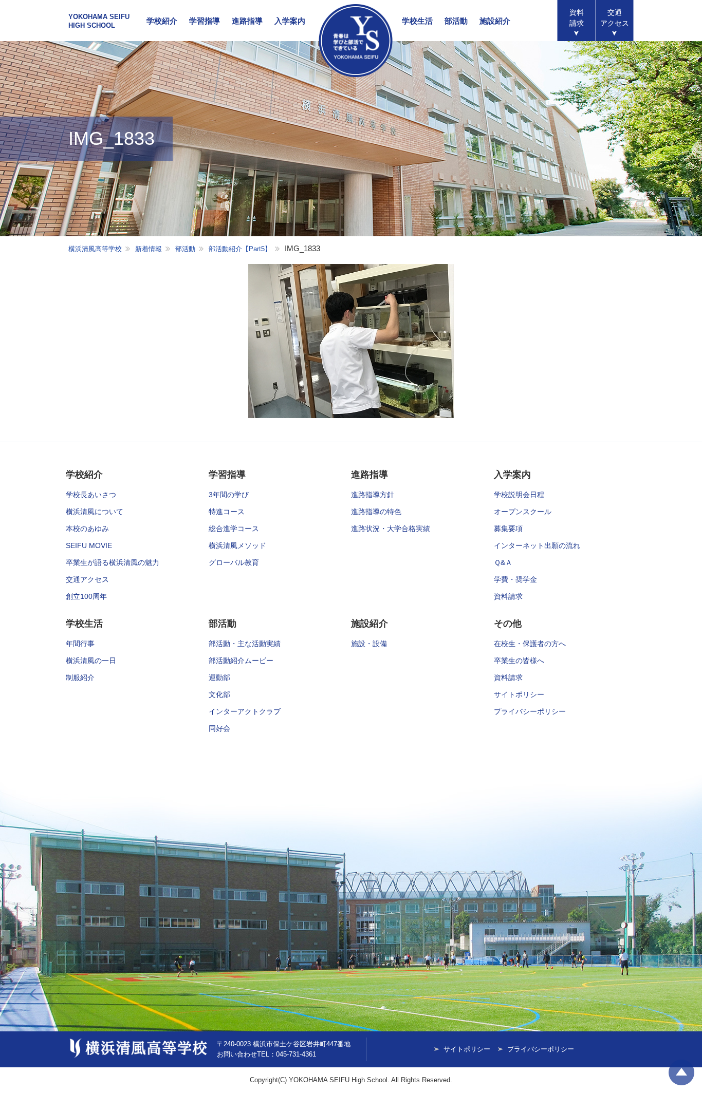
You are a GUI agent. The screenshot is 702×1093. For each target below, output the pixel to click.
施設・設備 (369, 643)
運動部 (219, 677)
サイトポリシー (519, 694)
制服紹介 (80, 677)
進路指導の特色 (376, 511)
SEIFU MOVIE (89, 545)
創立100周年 (86, 596)
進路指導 (247, 20)
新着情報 (148, 249)
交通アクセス (87, 579)
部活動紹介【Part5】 (240, 249)
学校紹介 (161, 20)
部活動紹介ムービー (241, 660)
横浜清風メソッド (237, 545)
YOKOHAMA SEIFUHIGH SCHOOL (99, 21)
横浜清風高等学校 (356, 41)
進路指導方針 (372, 495)
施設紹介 (494, 20)
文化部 (219, 694)
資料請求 (576, 17)
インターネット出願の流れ (537, 545)
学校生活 (417, 20)
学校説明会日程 (519, 495)
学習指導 (204, 20)
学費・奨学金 (515, 579)
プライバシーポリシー (530, 711)
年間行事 (80, 643)
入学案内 (289, 20)
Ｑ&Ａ (503, 562)
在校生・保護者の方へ (530, 643)
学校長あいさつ (91, 495)
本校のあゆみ (87, 528)
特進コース (227, 511)
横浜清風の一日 (91, 660)
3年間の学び (229, 495)
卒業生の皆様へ (519, 660)
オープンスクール (522, 511)
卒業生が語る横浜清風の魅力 (112, 562)
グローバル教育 (234, 562)
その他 (508, 623)
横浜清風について (94, 511)
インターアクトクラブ (245, 711)
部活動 (456, 20)
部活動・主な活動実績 (245, 643)
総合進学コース (234, 528)
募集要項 (508, 528)
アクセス (614, 17)
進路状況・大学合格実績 (390, 528)
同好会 (219, 728)
